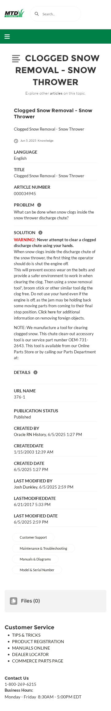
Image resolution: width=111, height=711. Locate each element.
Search (36, 14)
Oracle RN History (30, 434)
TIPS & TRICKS (26, 635)
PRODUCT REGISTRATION (38, 641)
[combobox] (55, 14)
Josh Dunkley (25, 487)
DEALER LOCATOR (30, 654)
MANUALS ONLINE (31, 647)
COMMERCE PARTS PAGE (37, 660)
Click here (47, 311)
